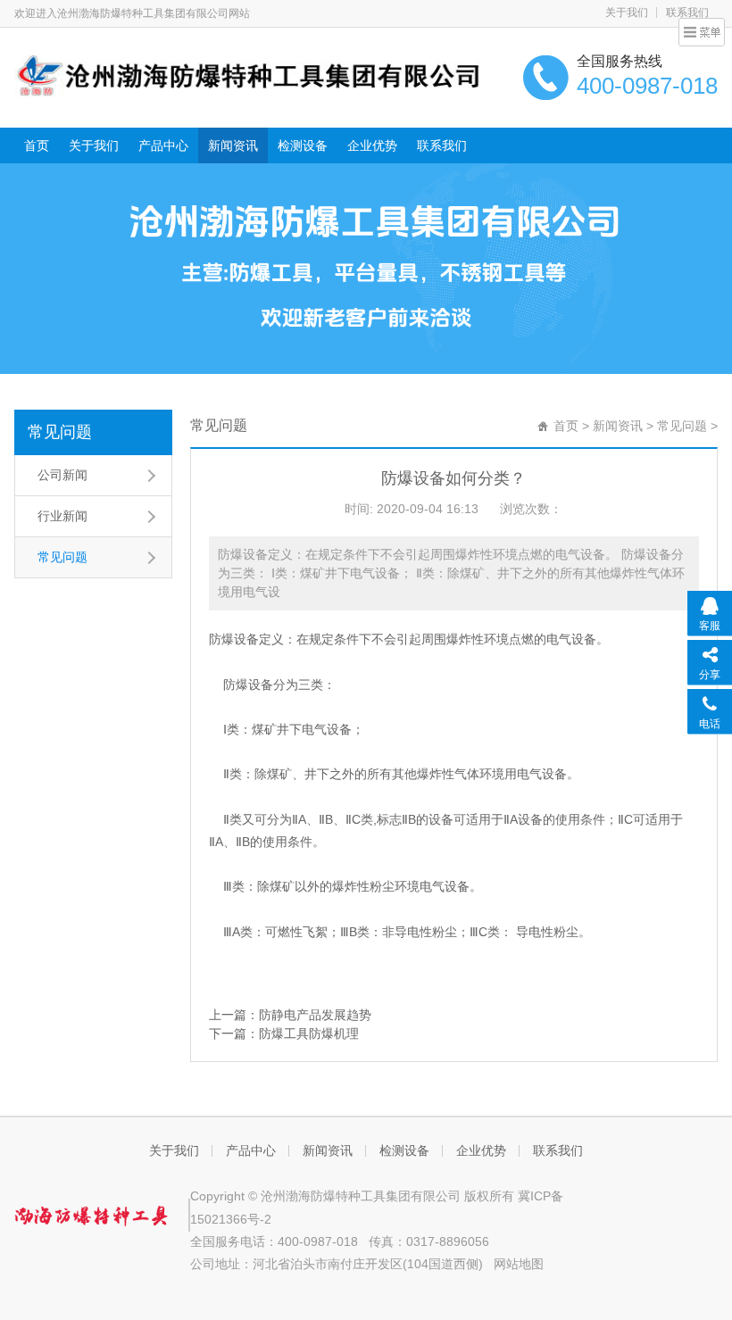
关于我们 (626, 12)
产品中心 (163, 145)
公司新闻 (62, 475)
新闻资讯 (233, 145)
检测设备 (303, 145)
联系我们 (442, 145)
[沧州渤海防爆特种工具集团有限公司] (248, 75)
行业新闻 (62, 516)
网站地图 (519, 1264)
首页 (36, 145)
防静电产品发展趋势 (315, 1015)
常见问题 (60, 432)
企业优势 (372, 145)
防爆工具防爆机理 (309, 1033)
